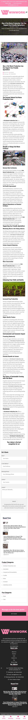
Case (4, 599)
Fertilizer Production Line (9, 566)
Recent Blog (14, 662)
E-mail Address (5, 463)
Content (3, 487)
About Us (14, 651)
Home (16, 26)
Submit (14, 501)
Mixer (4, 578)
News (4, 596)
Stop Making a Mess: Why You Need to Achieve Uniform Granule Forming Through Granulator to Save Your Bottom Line (14, 551)
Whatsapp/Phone (5, 471)
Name (3, 455)
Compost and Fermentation (10, 572)
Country (3, 479)
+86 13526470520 (17, 3)
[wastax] (13, 12)
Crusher (5, 575)
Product (14, 653)
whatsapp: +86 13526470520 (10, 74)
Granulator (5, 569)
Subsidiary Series (7, 585)
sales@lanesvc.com (13, 5)
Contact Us (14, 658)
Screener (5, 581)
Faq (14, 660)
